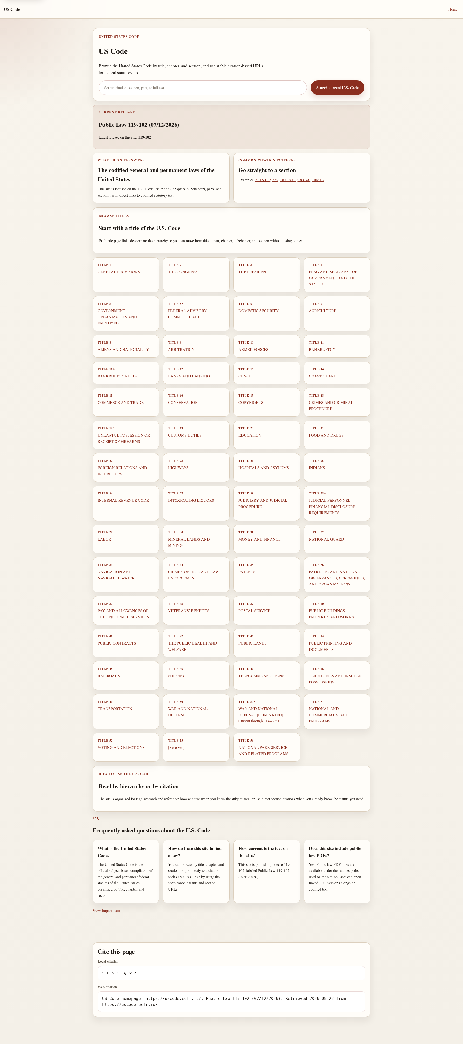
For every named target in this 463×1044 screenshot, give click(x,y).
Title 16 (318, 179)
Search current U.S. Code (337, 87)
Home (453, 9)
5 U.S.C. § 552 (266, 179)
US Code (12, 9)
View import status (107, 910)
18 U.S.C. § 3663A (295, 179)
